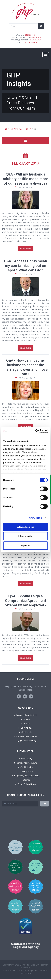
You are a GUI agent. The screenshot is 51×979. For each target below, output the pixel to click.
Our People (26, 732)
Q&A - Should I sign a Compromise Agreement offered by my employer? (25, 600)
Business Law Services (26, 715)
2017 (28, 129)
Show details (35, 518)
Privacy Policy (26, 771)
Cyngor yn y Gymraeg (26, 740)
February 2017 (25, 163)
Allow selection (25, 536)
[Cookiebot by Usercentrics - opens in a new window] (36, 431)
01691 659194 (36, 37)
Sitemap (26, 780)
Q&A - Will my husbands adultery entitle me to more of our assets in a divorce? (25, 178)
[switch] (44, 489)
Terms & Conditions (26, 784)
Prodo (27, 967)
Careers (26, 719)
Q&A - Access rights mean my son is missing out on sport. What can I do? (25, 265)
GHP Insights (16, 129)
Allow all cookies (25, 527)
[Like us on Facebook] (19, 696)
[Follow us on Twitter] (25, 696)
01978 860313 (31, 42)
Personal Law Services (26, 736)
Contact (26, 723)
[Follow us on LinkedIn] (31, 696)
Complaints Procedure (26, 762)
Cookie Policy (26, 767)
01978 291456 (30, 35)
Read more (25, 248)
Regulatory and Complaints (26, 775)
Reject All (25, 545)
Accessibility (26, 758)
